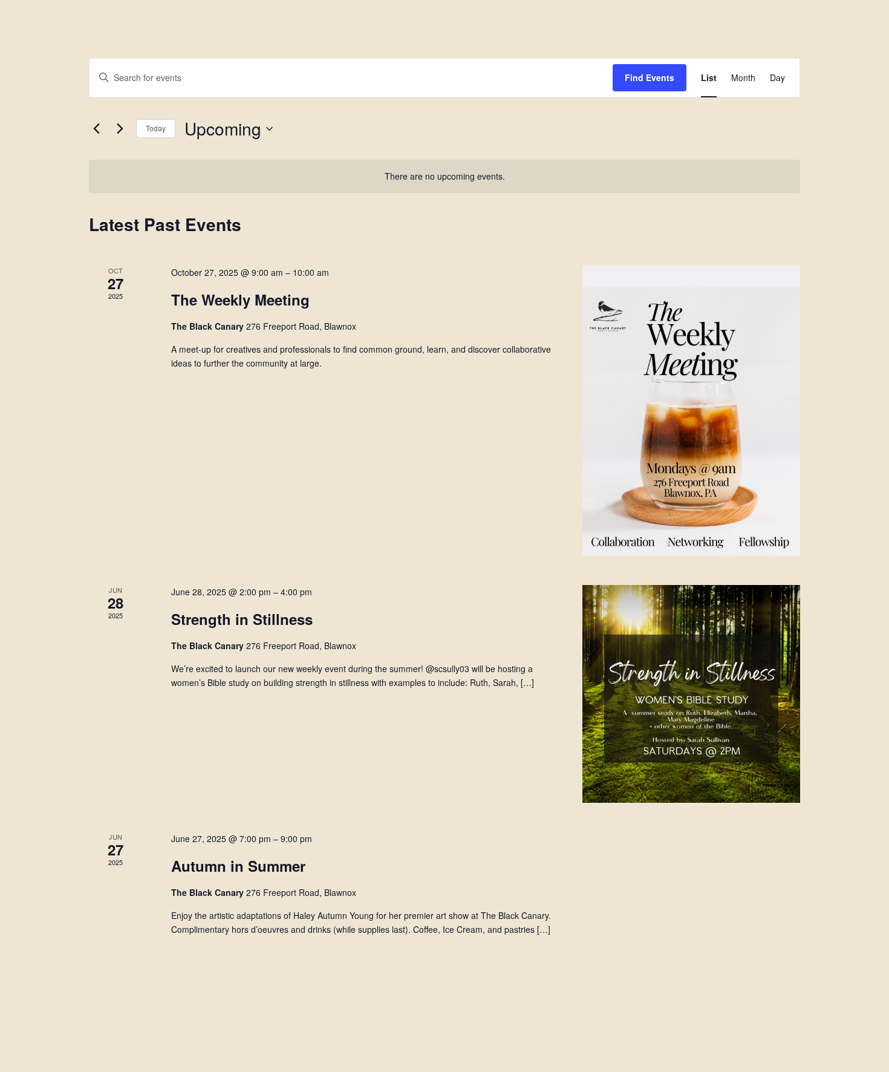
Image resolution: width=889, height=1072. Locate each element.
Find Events (649, 77)
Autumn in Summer (238, 865)
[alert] (444, 176)
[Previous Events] (96, 129)
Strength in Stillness (242, 619)
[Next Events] (119, 129)
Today (156, 128)
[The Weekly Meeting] (691, 411)
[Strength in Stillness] (691, 694)
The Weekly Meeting (240, 299)
